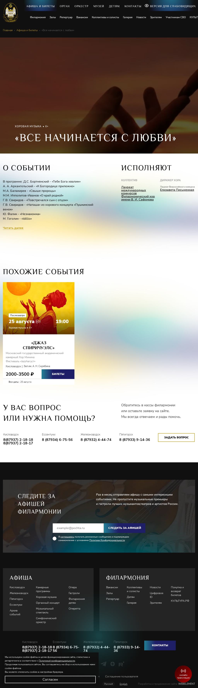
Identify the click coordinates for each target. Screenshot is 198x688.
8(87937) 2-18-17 (18, 443)
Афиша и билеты (40, 6)
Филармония (38, 17)
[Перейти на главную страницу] (12, 12)
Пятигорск (16, 599)
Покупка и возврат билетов (177, 591)
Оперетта (74, 608)
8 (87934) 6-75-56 (57, 439)
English (123, 683)
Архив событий (15, 612)
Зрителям (156, 17)
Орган (65, 6)
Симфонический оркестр (46, 620)
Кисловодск (17, 587)
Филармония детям (77, 601)
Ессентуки (16, 605)
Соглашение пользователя (121, 676)
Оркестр (81, 6)
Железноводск (19, 593)
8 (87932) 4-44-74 (96, 439)
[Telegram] (103, 663)
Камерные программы (43, 589)
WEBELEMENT (186, 684)
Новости (141, 17)
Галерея (127, 17)
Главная (8, 30)
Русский (108, 683)
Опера (73, 587)
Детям (114, 6)
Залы (53, 17)
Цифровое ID (156, 595)
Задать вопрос (176, 437)
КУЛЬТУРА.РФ (180, 601)
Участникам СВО (176, 17)
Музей (98, 6)
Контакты (133, 6)
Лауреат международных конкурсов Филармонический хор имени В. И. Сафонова (138, 193)
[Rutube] (121, 663)
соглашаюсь (67, 536)
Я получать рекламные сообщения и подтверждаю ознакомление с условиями (93, 538)
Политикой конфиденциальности (57, 660)
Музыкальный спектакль (45, 610)
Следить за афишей (124, 528)
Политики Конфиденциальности (107, 540)
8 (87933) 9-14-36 (134, 439)
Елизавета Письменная (177, 189)
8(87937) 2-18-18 (18, 439)
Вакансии (82, 17)
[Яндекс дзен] (112, 663)
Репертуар (66, 17)
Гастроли (74, 593)
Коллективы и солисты (105, 17)
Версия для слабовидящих (173, 6)
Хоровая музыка (46, 597)
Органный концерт (48, 603)
